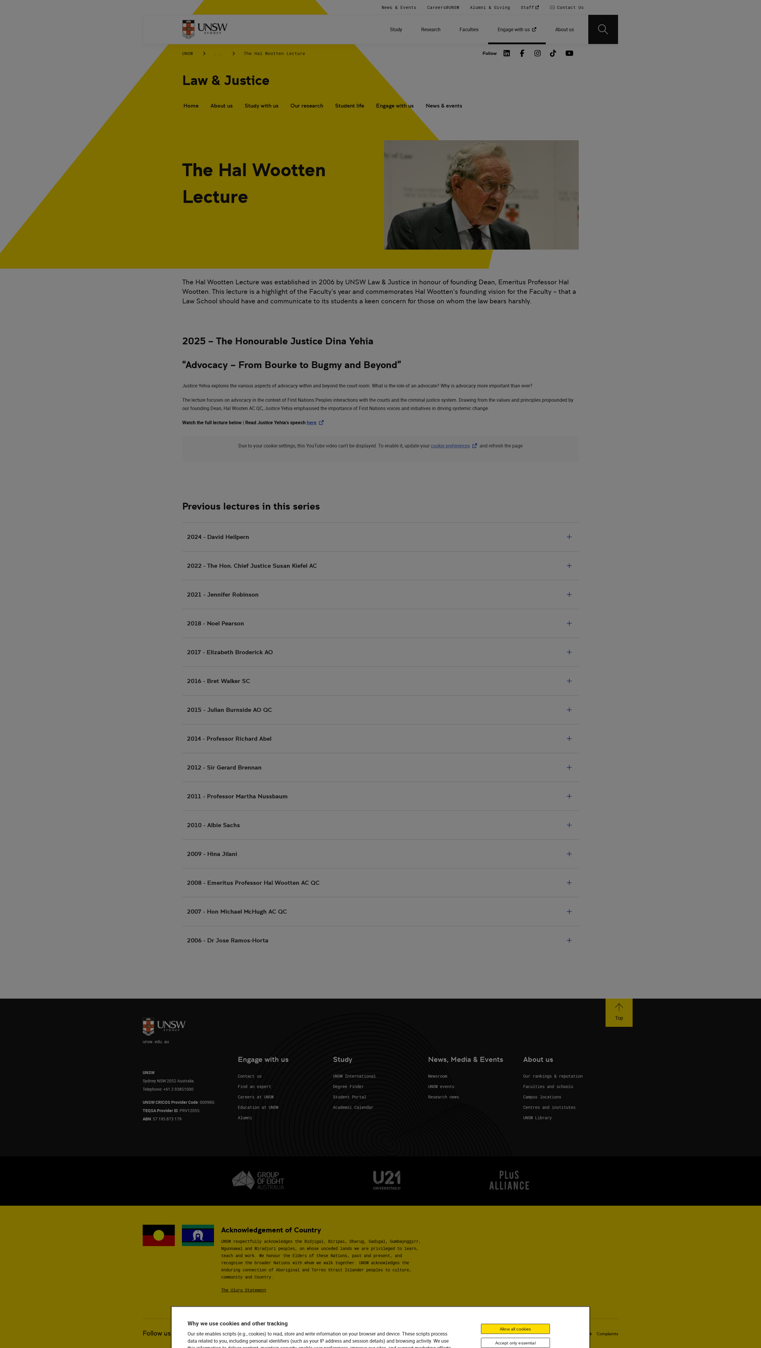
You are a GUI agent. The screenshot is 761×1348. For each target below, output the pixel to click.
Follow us (157, 1333)
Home (191, 106)
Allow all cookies (515, 1328)
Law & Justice (226, 80)
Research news (443, 1097)
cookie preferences (450, 445)
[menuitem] (396, 29)
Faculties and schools (548, 1086)
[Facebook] (522, 53)
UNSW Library (537, 1117)
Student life (349, 106)
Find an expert (254, 1086)
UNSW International (354, 1076)
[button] (619, 1013)
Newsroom (437, 1076)
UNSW (187, 53)
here (316, 422)
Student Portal (349, 1097)
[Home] (205, 29)
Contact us (250, 1076)
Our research (306, 106)
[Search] (603, 29)
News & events (444, 106)
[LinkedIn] (507, 53)
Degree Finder (348, 1086)
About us (221, 106)
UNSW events (441, 1086)
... (218, 53)
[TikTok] (553, 53)
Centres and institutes (549, 1107)
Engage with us (395, 106)
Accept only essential (515, 1342)
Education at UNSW (258, 1107)
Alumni (245, 1117)
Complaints (607, 1333)
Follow (489, 53)
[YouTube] (568, 53)
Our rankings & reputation (553, 1076)
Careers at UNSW (255, 1097)
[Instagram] (537, 53)
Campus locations (542, 1097)
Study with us (262, 106)
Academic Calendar (353, 1107)
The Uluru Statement (243, 1290)
